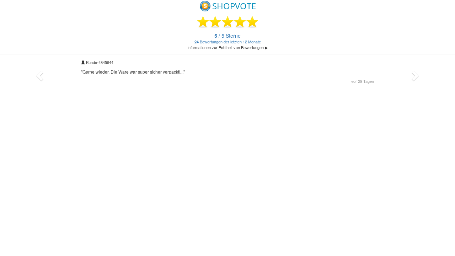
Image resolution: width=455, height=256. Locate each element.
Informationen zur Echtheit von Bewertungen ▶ (227, 47)
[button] (38, 74)
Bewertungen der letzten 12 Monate (227, 38)
